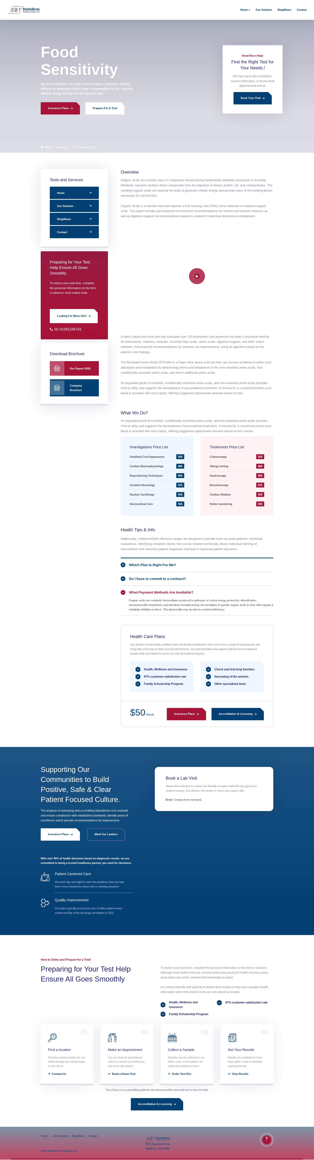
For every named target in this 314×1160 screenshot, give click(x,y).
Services (62, 147)
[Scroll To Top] (267, 1140)
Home (48, 147)
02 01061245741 (68, 329)
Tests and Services (66, 180)
